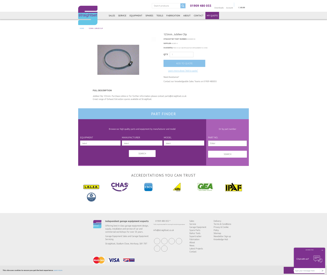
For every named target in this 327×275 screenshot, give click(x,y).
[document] (163, 270)
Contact (192, 251)
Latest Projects (196, 248)
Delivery (217, 221)
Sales (191, 221)
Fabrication (194, 239)
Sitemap (217, 233)
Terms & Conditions (222, 224)
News (191, 245)
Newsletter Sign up (222, 236)
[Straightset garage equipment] (87, 15)
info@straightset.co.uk (163, 230)
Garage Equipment (197, 227)
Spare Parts (194, 230)
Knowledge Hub (221, 239)
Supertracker (195, 236)
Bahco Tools (194, 233)
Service (192, 224)
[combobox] (169, 5)
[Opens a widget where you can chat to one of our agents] (309, 260)
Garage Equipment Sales (116, 236)
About (192, 242)
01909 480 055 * (162, 221)
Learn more (58, 270)
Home (81, 28)
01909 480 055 (200, 5)
